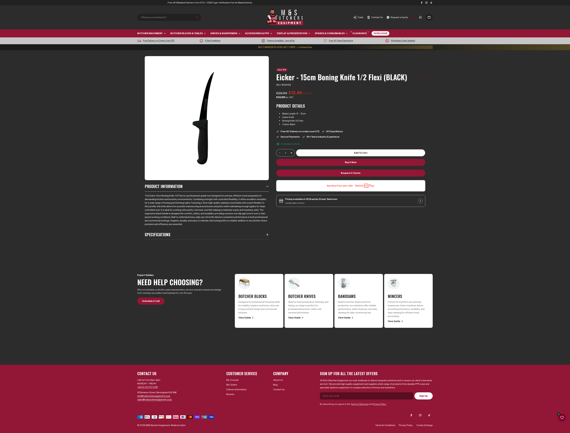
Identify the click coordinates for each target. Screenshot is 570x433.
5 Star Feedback (212, 40)
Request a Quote (351, 173)
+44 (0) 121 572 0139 (147, 387)
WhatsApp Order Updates (403, 40)
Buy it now (350, 162)
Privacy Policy (406, 425)
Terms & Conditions (385, 425)
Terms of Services (359, 404)
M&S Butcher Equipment (158, 425)
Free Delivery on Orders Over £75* (159, 40)
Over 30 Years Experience (341, 40)
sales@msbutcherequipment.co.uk (154, 399)
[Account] (420, 17)
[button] (420, 77)
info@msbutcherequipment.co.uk (153, 396)
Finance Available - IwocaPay (281, 40)
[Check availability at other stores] (420, 201)
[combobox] (169, 17)
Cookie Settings (424, 425)
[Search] (197, 17)
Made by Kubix (178, 425)
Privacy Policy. (379, 404)
